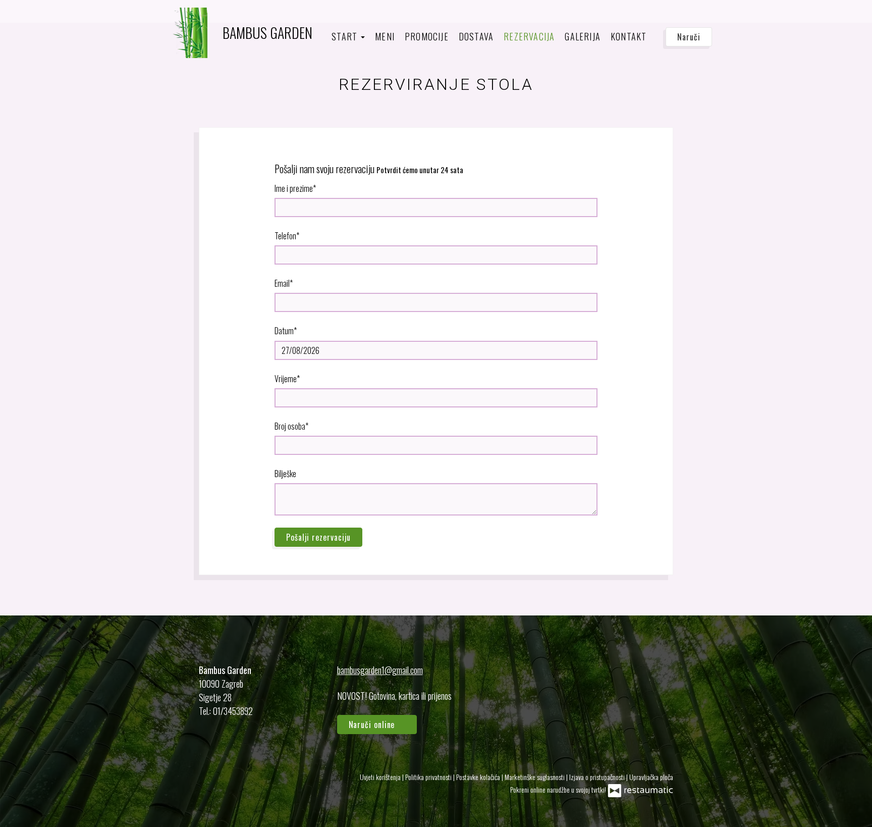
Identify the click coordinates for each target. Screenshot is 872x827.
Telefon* (287, 236)
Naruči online (34, 18)
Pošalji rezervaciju (318, 537)
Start (346, 36)
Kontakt (628, 36)
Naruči (688, 37)
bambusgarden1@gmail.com (380, 670)
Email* (284, 283)
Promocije (427, 36)
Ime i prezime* (295, 188)
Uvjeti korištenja (381, 776)
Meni (385, 36)
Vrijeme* (287, 379)
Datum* (286, 331)
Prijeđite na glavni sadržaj (53, 18)
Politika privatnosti (429, 776)
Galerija (583, 36)
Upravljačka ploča (651, 776)
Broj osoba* (291, 426)
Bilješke (285, 474)
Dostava (476, 36)
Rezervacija (529, 36)
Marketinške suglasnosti (535, 776)
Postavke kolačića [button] (479, 776)
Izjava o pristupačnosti (597, 776)
